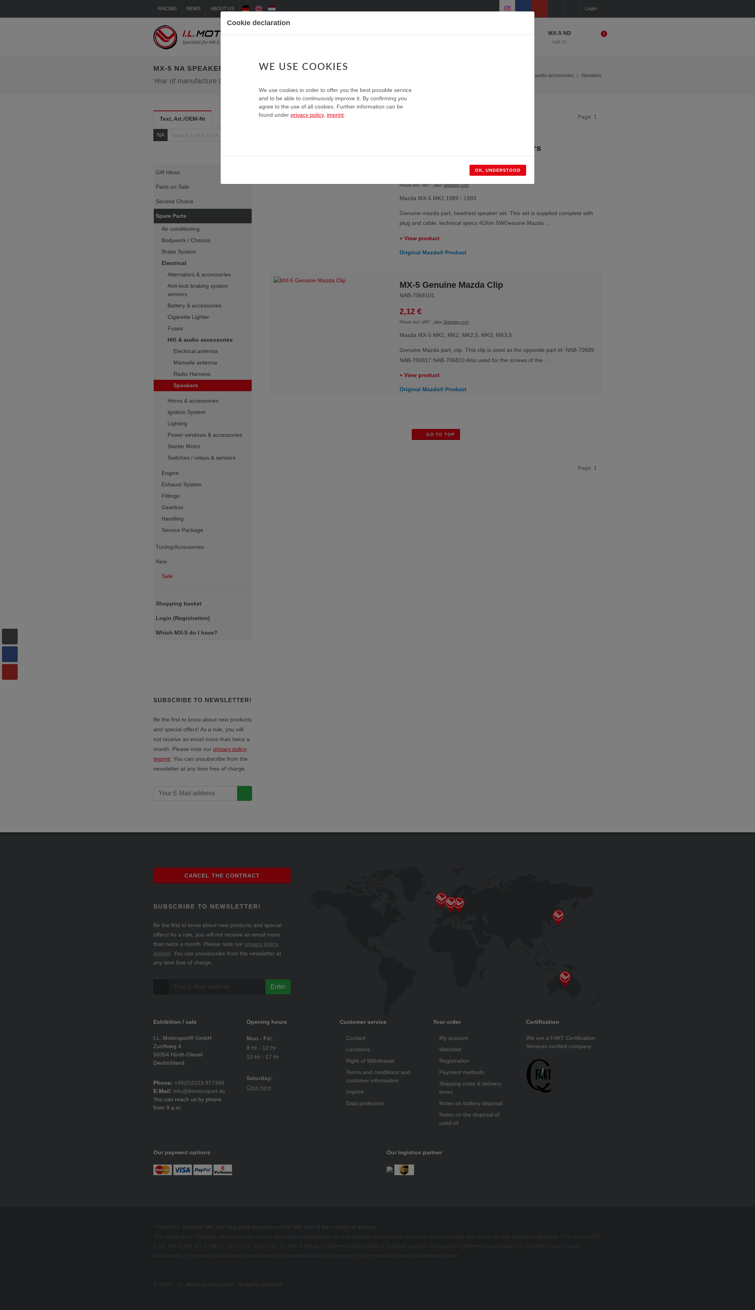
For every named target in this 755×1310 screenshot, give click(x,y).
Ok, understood (498, 170)
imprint (335, 115)
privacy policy (307, 115)
